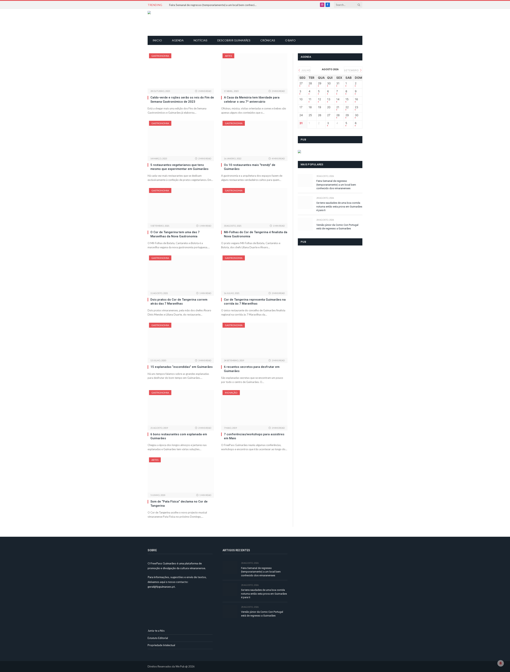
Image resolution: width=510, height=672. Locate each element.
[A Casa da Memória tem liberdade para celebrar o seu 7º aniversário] (254, 71)
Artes (228, 55)
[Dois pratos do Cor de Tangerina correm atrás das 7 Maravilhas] (181, 273)
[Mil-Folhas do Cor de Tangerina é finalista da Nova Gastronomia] (254, 205)
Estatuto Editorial (158, 638)
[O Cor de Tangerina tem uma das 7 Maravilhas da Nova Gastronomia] (181, 205)
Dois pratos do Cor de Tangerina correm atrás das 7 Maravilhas (178, 301)
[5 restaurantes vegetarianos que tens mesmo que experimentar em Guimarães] (181, 138)
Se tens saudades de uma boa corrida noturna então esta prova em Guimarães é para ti (339, 206)
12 (319, 99)
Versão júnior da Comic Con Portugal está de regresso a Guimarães (337, 226)
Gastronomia (160, 55)
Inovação (231, 392)
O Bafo (290, 40)
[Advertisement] (257, 22)
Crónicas (267, 40)
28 (310, 83)
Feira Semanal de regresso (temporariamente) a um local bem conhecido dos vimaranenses (214, 5)
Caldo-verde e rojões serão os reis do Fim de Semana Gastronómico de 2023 (182, 99)
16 (356, 99)
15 (347, 99)
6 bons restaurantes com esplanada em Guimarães (178, 436)
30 (329, 83)
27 (301, 83)
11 (310, 99)
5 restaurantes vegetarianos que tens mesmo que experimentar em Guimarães (179, 167)
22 (347, 107)
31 (337, 83)
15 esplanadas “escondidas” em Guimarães (181, 367)
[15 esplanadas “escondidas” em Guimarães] (181, 340)
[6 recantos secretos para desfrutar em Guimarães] (254, 340)
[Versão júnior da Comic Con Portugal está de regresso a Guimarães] (305, 224)
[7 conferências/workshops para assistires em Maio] (254, 407)
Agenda (178, 40)
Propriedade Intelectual (161, 645)
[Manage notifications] (500, 663)
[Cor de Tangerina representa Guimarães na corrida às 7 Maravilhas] (254, 273)
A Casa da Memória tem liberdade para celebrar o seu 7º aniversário (252, 99)
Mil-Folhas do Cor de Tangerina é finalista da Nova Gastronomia (255, 234)
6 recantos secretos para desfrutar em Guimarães (252, 369)
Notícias (200, 40)
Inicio (157, 40)
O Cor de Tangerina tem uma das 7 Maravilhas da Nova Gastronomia (175, 234)
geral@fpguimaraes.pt (161, 586)
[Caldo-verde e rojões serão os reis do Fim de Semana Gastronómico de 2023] (181, 71)
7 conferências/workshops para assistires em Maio (254, 436)
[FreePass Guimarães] (167, 22)
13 (328, 99)
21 (337, 107)
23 (356, 107)
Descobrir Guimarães (233, 40)
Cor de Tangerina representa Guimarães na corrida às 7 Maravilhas (255, 301)
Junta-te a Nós (156, 630)
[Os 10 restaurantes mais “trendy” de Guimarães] (254, 138)
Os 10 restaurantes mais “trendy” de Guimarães (249, 167)
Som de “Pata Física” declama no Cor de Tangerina (179, 503)
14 (337, 99)
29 (319, 83)
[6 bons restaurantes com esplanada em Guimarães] (181, 407)
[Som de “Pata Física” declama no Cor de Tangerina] (181, 475)
